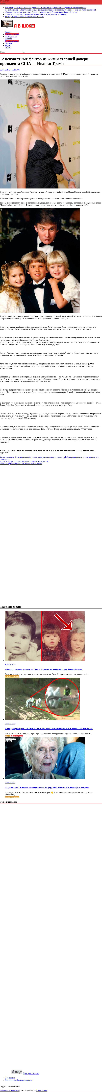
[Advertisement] (51, 482)
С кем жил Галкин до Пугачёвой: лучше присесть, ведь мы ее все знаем (35, 14)
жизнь (45, 457)
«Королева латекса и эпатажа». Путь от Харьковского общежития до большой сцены (41, 12)
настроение (77, 457)
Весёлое (8, 39)
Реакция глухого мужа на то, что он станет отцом (21, 464)
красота (60, 457)
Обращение (10, 1078)
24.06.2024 (9, 782)
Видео (7, 45)
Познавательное (12, 41)
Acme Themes (41, 1091)
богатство (33, 457)
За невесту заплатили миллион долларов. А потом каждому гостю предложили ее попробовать (45, 8)
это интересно (89, 457)
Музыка (8, 43)
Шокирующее (11, 36)
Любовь (67, 457)
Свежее (8, 32)
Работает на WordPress (9, 1091)
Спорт (7, 48)
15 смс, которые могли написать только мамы (24, 17)
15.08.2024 (9, 664)
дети (40, 457)
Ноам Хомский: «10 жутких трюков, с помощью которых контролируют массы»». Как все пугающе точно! (50, 10)
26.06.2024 (9, 724)
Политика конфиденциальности (18, 1080)
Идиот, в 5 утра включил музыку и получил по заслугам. (24, 461)
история (52, 457)
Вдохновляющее (12, 34)
